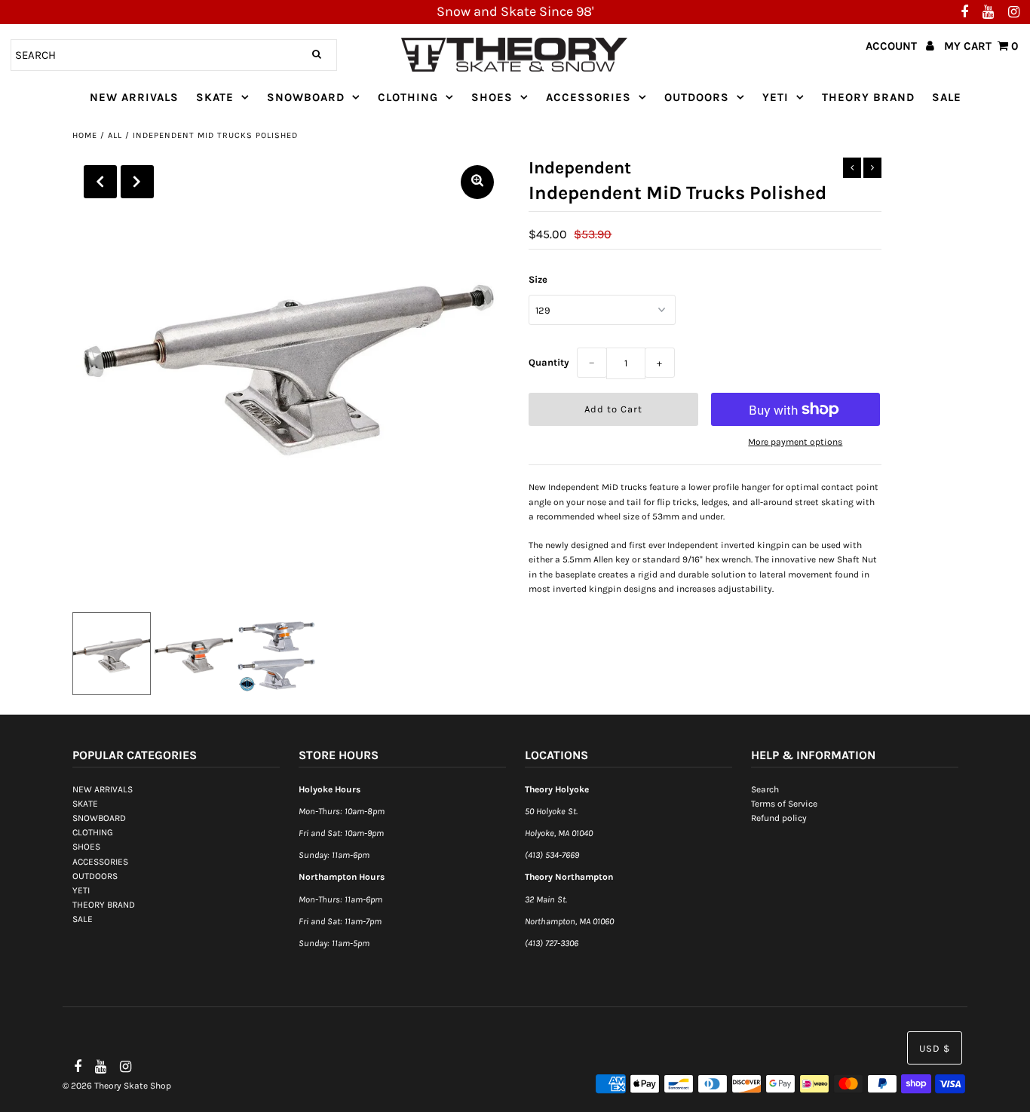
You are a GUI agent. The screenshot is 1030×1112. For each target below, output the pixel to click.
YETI (775, 97)
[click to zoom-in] (477, 182)
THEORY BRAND (868, 97)
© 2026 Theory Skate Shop (117, 1085)
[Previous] (100, 181)
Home (84, 135)
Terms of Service (784, 803)
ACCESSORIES (588, 97)
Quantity (549, 362)
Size (538, 279)
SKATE (215, 97)
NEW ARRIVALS (134, 97)
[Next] (137, 181)
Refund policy (779, 818)
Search (765, 789)
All (115, 135)
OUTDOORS (696, 97)
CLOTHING (408, 97)
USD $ (934, 1048)
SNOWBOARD (306, 97)
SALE (946, 97)
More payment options (795, 442)
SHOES (492, 97)
